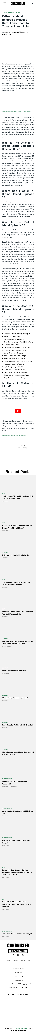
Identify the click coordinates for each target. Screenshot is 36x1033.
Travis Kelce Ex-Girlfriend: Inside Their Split (17, 725)
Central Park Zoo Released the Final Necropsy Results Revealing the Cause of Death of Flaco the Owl (17, 872)
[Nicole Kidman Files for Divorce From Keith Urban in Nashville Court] (18, 483)
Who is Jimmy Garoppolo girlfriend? (15, 698)
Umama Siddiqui (6, 646)
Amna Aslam (5, 673)
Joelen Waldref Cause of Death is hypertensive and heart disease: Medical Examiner (16, 904)
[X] (19, 38)
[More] (32, 38)
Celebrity (5, 552)
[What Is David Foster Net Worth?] (18, 658)
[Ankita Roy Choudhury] (10, 451)
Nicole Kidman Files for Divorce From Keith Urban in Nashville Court (17, 497)
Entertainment (8, 12)
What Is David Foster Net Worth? (14, 671)
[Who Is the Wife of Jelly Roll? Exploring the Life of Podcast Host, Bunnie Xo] (18, 628)
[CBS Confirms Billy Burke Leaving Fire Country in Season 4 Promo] (18, 569)
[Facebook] (14, 38)
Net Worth (5, 668)
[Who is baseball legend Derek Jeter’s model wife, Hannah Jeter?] (18, 739)
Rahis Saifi (5, 587)
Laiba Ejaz (4, 557)
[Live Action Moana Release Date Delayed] (18, 921)
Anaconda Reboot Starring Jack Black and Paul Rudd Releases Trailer (17, 613)
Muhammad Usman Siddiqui (9, 786)
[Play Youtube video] (18, 411)
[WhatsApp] (27, 38)
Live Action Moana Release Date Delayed (17, 934)
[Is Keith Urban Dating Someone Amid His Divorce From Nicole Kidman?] (18, 513)
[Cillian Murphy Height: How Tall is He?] (18, 542)
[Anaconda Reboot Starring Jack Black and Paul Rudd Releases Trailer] (18, 599)
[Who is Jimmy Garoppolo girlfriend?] (18, 685)
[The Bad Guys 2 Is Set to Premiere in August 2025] (18, 769)
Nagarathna (5, 501)
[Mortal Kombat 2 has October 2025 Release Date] (18, 798)
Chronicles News (21, 1028)
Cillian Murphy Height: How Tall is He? (16, 555)
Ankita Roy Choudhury (11, 32)
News (18, 12)
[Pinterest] (23, 38)
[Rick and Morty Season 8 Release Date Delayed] (18, 828)
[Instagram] (18, 955)
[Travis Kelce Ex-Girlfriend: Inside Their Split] (18, 712)
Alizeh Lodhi (5, 845)
